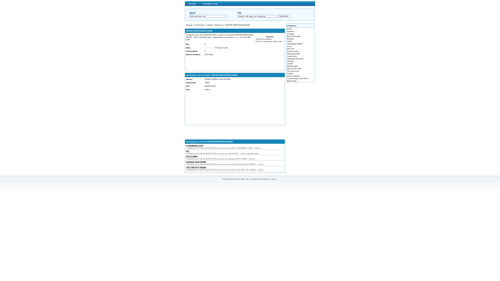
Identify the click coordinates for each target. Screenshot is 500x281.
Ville (188, 86)
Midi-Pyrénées (292, 66)
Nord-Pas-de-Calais (294, 69)
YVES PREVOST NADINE (196, 167)
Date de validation (193, 55)
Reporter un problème (264, 39)
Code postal (191, 83)
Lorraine (290, 64)
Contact (274, 179)
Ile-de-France (292, 56)
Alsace (289, 29)
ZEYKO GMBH (191, 157)
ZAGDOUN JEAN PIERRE (196, 162)
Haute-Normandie (293, 54)
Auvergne (290, 34)
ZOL (187, 151)
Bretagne (290, 39)
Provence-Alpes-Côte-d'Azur (297, 78)
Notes (188, 48)
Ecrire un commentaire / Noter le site (269, 41)
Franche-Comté (293, 51)
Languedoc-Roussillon (295, 59)
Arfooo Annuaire (235, 179)
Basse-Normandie (293, 36)
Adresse (189, 79)
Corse (289, 46)
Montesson (219, 25)
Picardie (290, 74)
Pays (188, 90)
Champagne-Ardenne (295, 44)
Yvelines (210, 25)
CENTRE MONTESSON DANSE (237, 25)
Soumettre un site (210, 4)
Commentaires (192, 51)
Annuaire (192, 4)
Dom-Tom (290, 49)
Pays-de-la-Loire (293, 71)
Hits (187, 44)
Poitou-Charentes (293, 76)
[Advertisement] (233, 63)
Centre (289, 41)
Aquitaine (290, 31)
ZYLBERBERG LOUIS (194, 146)
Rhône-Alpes (292, 81)
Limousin (290, 61)
